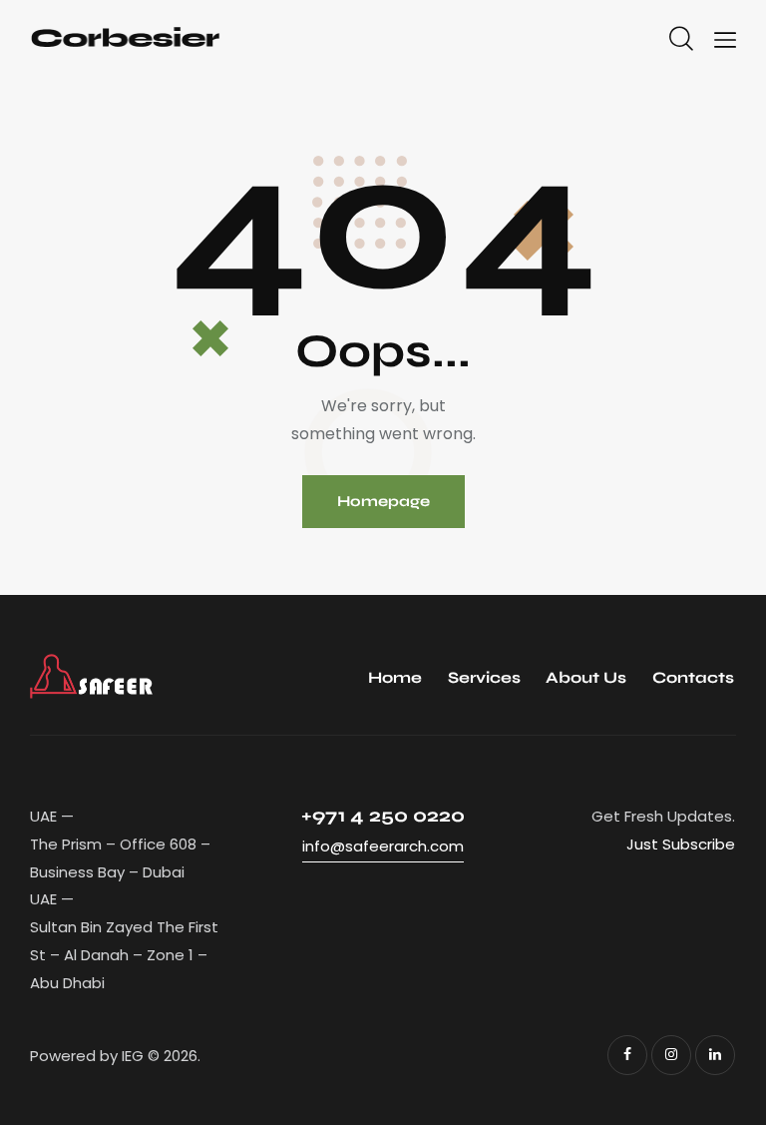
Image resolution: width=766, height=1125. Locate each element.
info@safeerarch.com (383, 846)
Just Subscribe (680, 844)
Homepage (383, 501)
